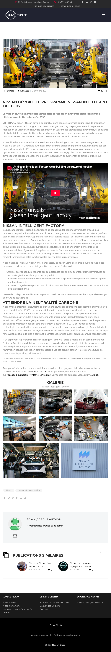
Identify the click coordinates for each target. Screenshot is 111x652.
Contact (44, 609)
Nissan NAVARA (11, 605)
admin (10, 90)
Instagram (23, 374)
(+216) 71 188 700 (64, 2)
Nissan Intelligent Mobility (29, 490)
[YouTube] (95, 2)
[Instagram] (91, 2)
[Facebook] (83, 2)
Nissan (9, 490)
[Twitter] (9, 498)
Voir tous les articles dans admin (46, 525)
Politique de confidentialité (67, 635)
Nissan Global (59, 644)
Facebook (12, 374)
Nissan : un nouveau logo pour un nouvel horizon (80, 566)
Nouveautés (23, 90)
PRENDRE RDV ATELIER (43, 6)
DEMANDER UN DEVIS (70, 6)
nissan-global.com (37, 371)
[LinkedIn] (87, 2)
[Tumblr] (17, 498)
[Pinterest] (13, 498)
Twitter (33, 374)
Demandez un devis (50, 605)
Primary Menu (103, 15)
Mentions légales (39, 635)
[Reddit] (25, 498)
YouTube (93, 374)
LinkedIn (44, 374)
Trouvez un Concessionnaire (54, 602)
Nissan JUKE (9, 602)
